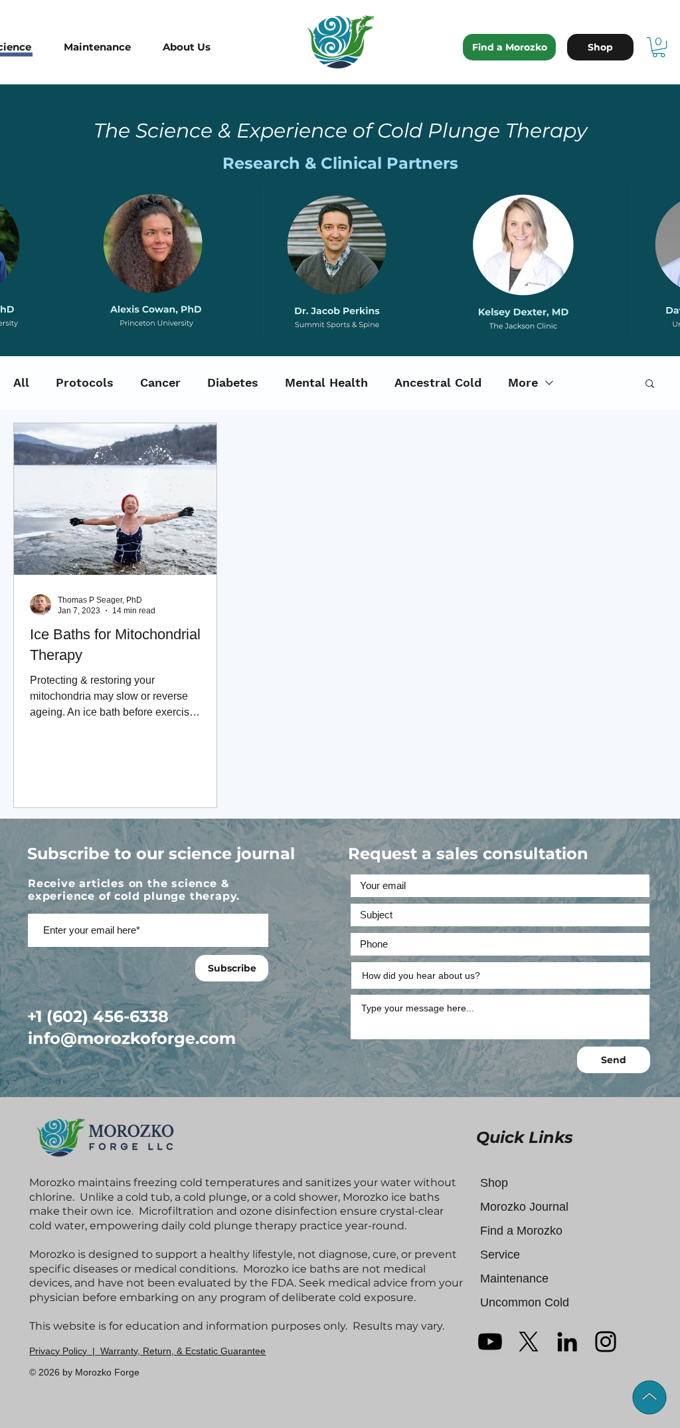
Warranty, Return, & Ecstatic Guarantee (183, 1351)
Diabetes (232, 382)
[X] (529, 1342)
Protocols (85, 382)
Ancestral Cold (437, 382)
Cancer (160, 382)
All (21, 382)
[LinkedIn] (567, 1342)
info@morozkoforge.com (132, 1038)
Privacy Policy (58, 1351)
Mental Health (326, 382)
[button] (106, 47)
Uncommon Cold (524, 1302)
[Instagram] (606, 1342)
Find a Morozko (521, 1230)
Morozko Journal (524, 1206)
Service (500, 1254)
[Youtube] (490, 1342)
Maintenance (514, 1278)
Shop (494, 1182)
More (523, 382)
